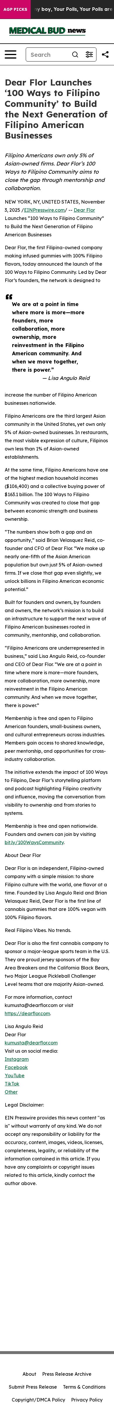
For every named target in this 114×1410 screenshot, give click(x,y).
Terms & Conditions (84, 1387)
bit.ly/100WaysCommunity (34, 842)
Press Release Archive (66, 1374)
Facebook (16, 1067)
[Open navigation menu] (10, 54)
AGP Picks (15, 9)
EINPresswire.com (44, 210)
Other (11, 1092)
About (29, 1374)
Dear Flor (84, 210)
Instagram (17, 1059)
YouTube (15, 1075)
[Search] (75, 54)
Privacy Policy (87, 1400)
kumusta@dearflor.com (31, 1043)
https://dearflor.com (27, 1013)
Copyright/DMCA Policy (38, 1400)
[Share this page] (105, 54)
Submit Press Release (33, 1387)
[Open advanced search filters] (89, 54)
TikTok (12, 1084)
